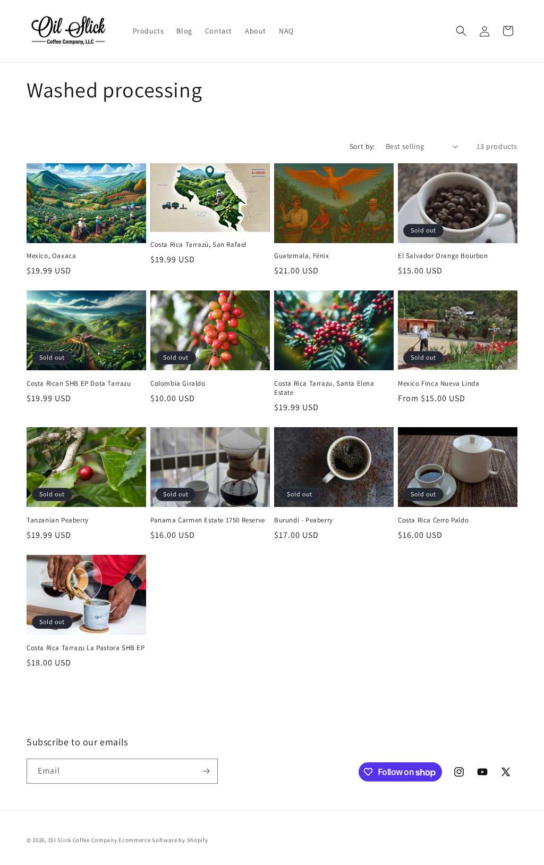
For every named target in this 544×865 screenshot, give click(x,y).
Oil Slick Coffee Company (82, 840)
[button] (461, 31)
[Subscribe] (205, 771)
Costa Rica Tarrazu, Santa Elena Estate (324, 388)
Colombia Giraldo (178, 383)
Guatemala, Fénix (301, 256)
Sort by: (362, 146)
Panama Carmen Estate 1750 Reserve (207, 520)
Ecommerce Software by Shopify (163, 840)
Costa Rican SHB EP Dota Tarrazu (79, 383)
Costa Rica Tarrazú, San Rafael (198, 244)
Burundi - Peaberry (303, 520)
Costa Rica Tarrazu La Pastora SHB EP (86, 648)
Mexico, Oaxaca (51, 256)
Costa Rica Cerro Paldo (433, 520)
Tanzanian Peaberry (58, 520)
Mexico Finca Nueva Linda (438, 383)
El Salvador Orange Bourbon (443, 256)
